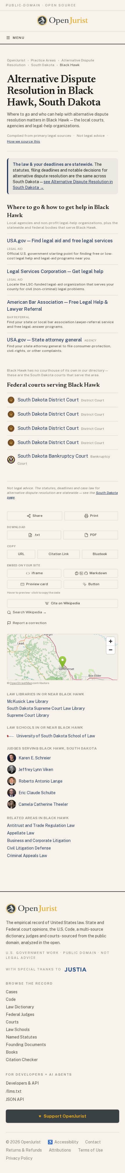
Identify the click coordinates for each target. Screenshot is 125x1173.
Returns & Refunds (24, 1150)
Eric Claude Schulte (37, 792)
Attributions (60, 1150)
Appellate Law (20, 833)
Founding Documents (26, 1044)
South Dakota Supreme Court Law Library (46, 708)
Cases (11, 992)
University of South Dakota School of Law (55, 736)
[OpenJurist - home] (62, 20)
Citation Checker (22, 1059)
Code (11, 999)
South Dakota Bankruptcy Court (52, 456)
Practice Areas (43, 60)
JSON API (15, 1099)
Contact (93, 1142)
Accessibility (63, 1142)
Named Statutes (21, 1037)
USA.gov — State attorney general (44, 340)
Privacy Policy (19, 1158)
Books (12, 1052)
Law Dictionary (20, 1007)
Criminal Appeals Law (27, 855)
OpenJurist (16, 60)
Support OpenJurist (62, 1116)
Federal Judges (20, 1014)
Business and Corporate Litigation (39, 840)
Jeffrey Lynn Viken (36, 769)
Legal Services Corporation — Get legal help (55, 271)
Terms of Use (90, 1150)
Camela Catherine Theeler (43, 804)
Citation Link (59, 554)
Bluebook (100, 554)
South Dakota (42, 65)
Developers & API (22, 1083)
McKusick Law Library (27, 701)
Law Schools (18, 1029)
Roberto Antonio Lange (41, 781)
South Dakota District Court (48, 400)
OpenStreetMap (21, 683)
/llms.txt (14, 1091)
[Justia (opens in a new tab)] (75, 969)
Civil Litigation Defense (29, 848)
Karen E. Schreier (35, 758)
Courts (12, 1022)
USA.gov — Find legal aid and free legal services (60, 240)
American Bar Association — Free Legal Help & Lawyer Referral (57, 305)
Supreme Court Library (28, 715)
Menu (19, 38)
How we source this (23, 141)
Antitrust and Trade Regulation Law (41, 825)
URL (21, 554)
